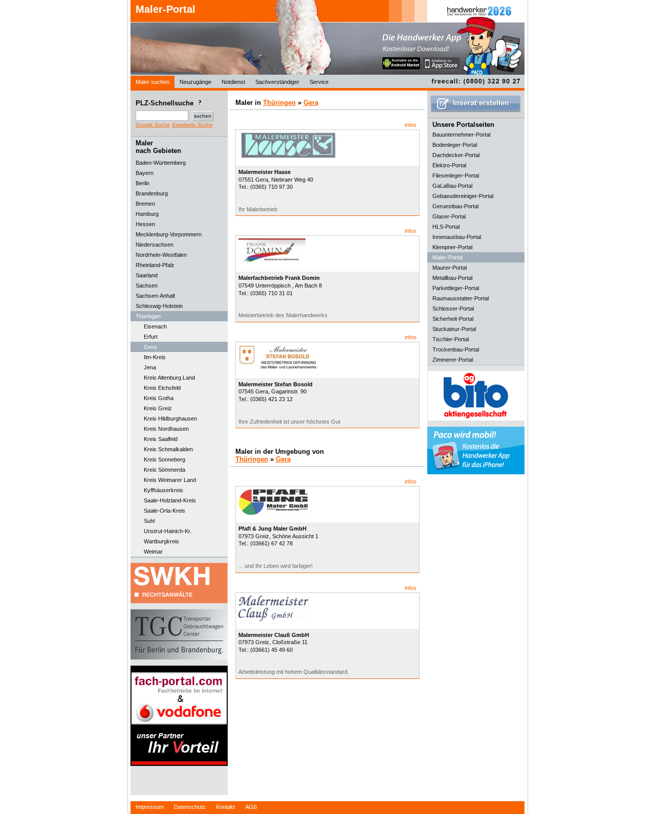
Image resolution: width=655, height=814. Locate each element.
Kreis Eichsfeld (162, 388)
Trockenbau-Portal (455, 349)
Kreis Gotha (158, 398)
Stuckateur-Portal (454, 329)
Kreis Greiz (158, 408)
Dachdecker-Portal (455, 155)
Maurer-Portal (449, 268)
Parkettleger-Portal (455, 288)
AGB (251, 807)
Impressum (150, 807)
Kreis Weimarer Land (170, 480)
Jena (150, 367)
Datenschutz (190, 807)
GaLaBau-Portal (452, 186)
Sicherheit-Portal (452, 319)
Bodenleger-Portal (454, 145)
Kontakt (225, 807)
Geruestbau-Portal (455, 206)
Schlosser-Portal (453, 308)
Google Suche (153, 124)
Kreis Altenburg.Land (169, 378)
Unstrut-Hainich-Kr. (167, 531)
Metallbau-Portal (452, 278)
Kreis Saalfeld (161, 439)
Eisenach (155, 326)
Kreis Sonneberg (164, 459)
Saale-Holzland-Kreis (170, 500)
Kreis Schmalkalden (168, 449)
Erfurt (151, 337)
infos (411, 125)
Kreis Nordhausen (166, 429)
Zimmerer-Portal (452, 360)
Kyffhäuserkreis (163, 490)
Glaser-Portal (449, 216)
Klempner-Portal (452, 247)
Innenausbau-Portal (456, 237)
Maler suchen (152, 82)
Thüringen (279, 102)
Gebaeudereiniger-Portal (462, 196)
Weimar (153, 551)
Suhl (149, 521)
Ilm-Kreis (155, 357)
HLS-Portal (446, 227)
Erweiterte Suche (192, 124)
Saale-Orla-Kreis (164, 511)
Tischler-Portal (450, 339)
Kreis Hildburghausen (170, 418)
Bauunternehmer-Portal (461, 134)
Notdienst (233, 82)
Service (319, 82)
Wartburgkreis (161, 541)
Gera (150, 347)
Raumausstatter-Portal (460, 298)
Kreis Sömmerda (164, 470)
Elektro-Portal (449, 165)
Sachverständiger (277, 82)
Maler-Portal (165, 9)
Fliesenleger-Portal (455, 175)
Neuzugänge (195, 82)
